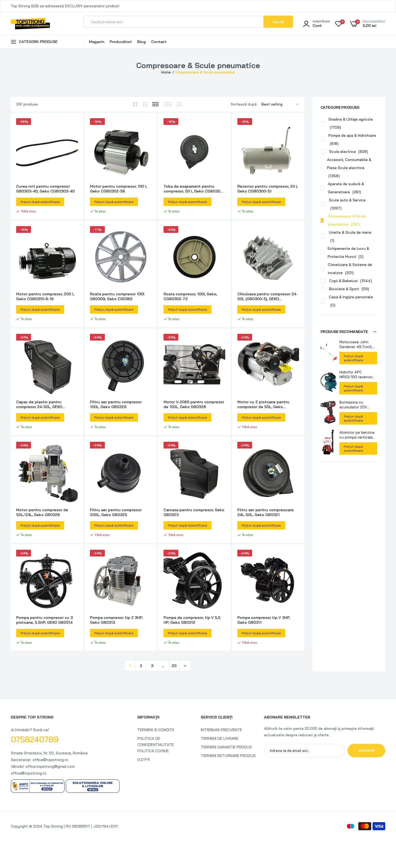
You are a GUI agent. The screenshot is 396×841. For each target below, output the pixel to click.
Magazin (96, 41)
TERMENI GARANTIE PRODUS (226, 747)
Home (166, 72)
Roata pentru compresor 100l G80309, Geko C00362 (117, 296)
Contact (158, 41)
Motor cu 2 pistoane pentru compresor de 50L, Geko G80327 (263, 404)
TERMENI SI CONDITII (155, 729)
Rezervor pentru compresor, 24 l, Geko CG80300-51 (267, 189)
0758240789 (35, 739)
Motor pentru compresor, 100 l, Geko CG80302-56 (118, 189)
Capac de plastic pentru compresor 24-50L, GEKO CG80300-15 (39, 404)
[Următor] (185, 665)
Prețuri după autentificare (353, 358)
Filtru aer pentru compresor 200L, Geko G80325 (116, 512)
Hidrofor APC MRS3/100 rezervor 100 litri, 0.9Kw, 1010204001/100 (356, 374)
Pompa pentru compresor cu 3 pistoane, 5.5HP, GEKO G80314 (44, 620)
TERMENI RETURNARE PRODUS (228, 755)
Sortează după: (244, 104)
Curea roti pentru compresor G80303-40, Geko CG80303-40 (45, 189)
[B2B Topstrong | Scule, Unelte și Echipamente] (30, 23)
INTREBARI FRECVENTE (221, 729)
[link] (73, 127)
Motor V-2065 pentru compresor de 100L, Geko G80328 (194, 404)
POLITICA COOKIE (153, 750)
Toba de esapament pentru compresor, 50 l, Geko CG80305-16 (194, 189)
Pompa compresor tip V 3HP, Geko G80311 (263, 620)
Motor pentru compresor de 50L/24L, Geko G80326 (42, 512)
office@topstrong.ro (28, 773)
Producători (121, 41)
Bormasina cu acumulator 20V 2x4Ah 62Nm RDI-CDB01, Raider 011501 (357, 404)
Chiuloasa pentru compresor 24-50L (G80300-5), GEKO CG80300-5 (267, 296)
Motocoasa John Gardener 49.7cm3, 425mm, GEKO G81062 (355, 344)
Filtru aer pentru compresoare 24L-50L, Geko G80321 (265, 512)
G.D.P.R (143, 759)
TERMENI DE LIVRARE (219, 738)
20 (174, 665)
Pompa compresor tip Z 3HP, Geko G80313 (116, 620)
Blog (141, 41)
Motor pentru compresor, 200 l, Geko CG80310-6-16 (45, 296)
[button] (349, 331)
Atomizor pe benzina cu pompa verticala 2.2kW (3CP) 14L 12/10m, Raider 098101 (356, 435)
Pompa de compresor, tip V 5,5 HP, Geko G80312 (192, 620)
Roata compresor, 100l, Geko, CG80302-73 (190, 296)
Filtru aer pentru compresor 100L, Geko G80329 (116, 404)
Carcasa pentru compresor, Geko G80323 (194, 512)
